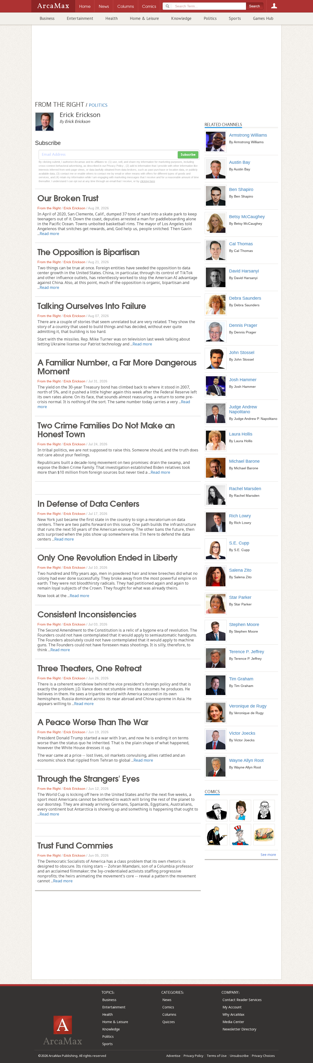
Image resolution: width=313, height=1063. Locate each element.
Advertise (173, 1055)
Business (47, 18)
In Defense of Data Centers (88, 502)
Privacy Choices (263, 1055)
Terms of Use (217, 1055)
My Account (232, 1007)
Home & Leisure (144, 18)
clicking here (147, 181)
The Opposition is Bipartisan (88, 251)
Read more (49, 233)
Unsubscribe (239, 1055)
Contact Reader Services (242, 999)
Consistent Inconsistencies (86, 613)
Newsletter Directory (239, 1029)
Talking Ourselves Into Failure (91, 305)
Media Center (233, 1021)
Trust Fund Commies (75, 844)
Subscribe (188, 154)
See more (268, 854)
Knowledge (181, 18)
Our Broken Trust (67, 197)
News (166, 999)
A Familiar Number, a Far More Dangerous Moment (116, 366)
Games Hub (263, 18)
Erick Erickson (74, 208)
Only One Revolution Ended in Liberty (107, 556)
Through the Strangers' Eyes (88, 777)
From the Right (49, 208)
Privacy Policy (193, 1055)
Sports (235, 18)
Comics (168, 1007)
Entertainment (80, 18)
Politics (210, 18)
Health (111, 18)
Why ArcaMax (233, 1014)
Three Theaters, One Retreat (89, 667)
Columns (169, 1014)
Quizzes (168, 1021)
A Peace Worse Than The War (92, 721)
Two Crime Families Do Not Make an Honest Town (106, 429)
